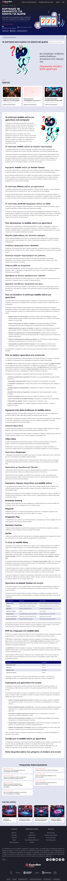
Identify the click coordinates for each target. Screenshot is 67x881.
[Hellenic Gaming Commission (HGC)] (11, 872)
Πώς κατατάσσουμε (51, 837)
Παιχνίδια (14, 835)
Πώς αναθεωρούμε (51, 840)
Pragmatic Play (31, 835)
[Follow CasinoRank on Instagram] (50, 859)
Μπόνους (14, 833)
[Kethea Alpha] (37, 872)
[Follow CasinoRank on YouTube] (56, 859)
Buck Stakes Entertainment (31, 840)
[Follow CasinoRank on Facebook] (47, 859)
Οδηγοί (58, 2)
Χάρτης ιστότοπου (14, 842)
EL (3, 859)
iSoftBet (32, 842)
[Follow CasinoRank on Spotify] (60, 859)
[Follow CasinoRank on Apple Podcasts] (63, 859)
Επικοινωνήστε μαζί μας (51, 835)
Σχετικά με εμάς (51, 833)
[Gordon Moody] (27, 872)
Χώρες (14, 840)
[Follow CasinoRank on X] (53, 859)
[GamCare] (46, 872)
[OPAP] (18, 872)
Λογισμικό (14, 837)
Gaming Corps (31, 837)
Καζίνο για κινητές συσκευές (29, 2)
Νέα (63, 2)
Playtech (32, 833)
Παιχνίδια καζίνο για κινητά (46, 2)
